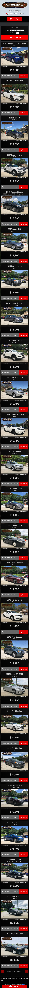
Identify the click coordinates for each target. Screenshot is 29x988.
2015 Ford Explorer (14, 267)
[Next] (26, 971)
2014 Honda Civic (14, 489)
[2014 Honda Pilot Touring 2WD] (14, 798)
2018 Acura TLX (14, 230)
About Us (10, 981)
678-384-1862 (16, 13)
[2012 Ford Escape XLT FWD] (14, 650)
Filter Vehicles (15, 37)
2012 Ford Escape (14, 638)
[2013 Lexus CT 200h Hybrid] (14, 687)
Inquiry (16, 76)
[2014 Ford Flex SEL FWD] (14, 465)
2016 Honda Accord (14, 304)
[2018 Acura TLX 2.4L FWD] (14, 242)
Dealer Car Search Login (14, 983)
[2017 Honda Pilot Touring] (14, 353)
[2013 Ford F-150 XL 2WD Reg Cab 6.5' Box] (14, 873)
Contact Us (15, 981)
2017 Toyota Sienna (14, 193)
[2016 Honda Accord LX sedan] (14, 576)
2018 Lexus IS (14, 119)
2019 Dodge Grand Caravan (14, 44)
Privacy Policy (20, 981)
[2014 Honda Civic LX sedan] (14, 502)
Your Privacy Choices (18, 984)
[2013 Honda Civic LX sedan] (14, 539)
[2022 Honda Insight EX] (14, 94)
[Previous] (2, 971)
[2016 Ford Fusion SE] (14, 724)
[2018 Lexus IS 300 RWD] (14, 131)
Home (7, 981)
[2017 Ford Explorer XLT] (14, 168)
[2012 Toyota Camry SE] (14, 947)
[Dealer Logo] (14, 5)
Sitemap (12, 984)
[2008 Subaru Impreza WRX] (14, 428)
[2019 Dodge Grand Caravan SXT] (14, 57)
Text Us (24, 76)
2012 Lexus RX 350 (14, 378)
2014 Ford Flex (14, 452)
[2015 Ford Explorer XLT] (14, 279)
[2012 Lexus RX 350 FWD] (14, 390)
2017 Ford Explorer (14, 156)
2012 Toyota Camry (14, 934)
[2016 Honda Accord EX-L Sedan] (14, 316)
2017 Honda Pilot (14, 341)
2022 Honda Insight (14, 82)
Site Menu (14, 19)
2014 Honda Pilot (14, 786)
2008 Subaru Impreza (14, 415)
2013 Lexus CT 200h (14, 675)
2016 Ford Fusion (14, 712)
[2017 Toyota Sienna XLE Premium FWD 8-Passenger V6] (14, 205)
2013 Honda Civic (14, 527)
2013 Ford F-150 (14, 860)
